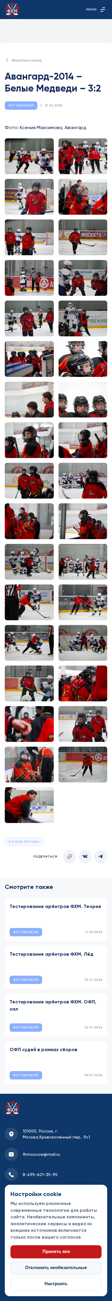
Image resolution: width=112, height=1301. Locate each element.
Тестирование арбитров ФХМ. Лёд (51, 954)
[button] (29, 156)
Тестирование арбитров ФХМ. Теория (55, 906)
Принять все (56, 1251)
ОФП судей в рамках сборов (43, 1049)
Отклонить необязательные (56, 1267)
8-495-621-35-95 (40, 1174)
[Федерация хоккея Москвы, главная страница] (12, 9)
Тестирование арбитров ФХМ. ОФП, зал (53, 1005)
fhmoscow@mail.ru (41, 1154)
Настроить (56, 1283)
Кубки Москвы (25, 842)
